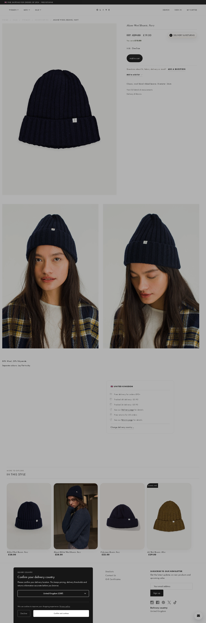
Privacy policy (65, 606)
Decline (23, 613)
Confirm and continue (61, 613)
